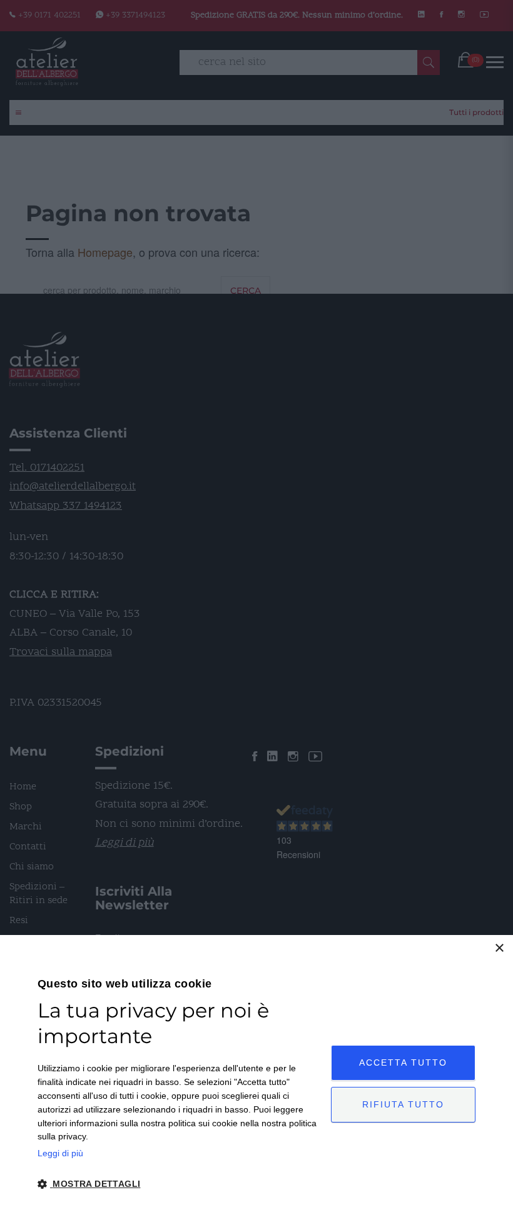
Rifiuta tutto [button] (403, 1104)
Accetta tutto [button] (403, 1063)
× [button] (499, 948)
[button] (180, 1184)
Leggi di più (60, 1153)
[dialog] (256, 1077)
